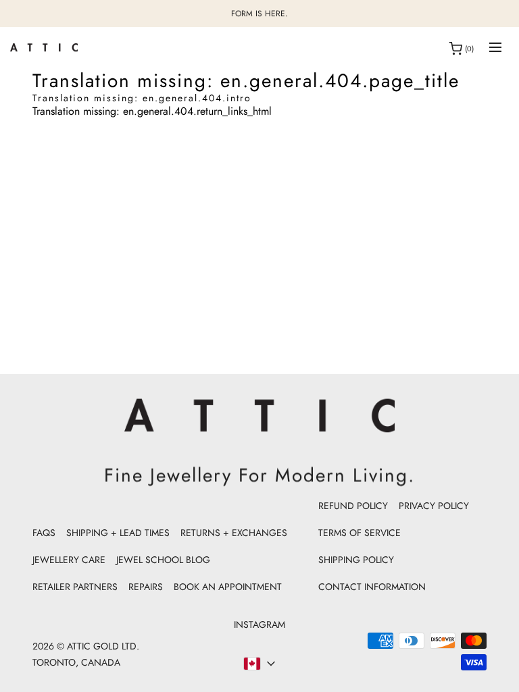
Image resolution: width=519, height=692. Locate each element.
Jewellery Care (68, 559)
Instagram (259, 624)
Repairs (145, 586)
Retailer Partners (75, 586)
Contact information (372, 586)
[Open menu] (495, 48)
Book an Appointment (228, 586)
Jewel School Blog (163, 559)
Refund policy (353, 505)
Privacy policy (434, 505)
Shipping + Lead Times (118, 532)
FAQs (43, 532)
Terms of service (359, 532)
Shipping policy (356, 559)
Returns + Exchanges (233, 532)
